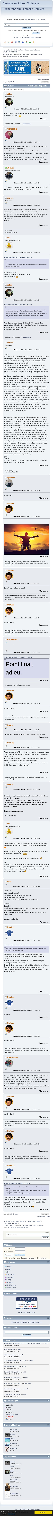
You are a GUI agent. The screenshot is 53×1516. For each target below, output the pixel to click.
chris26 (34, 54)
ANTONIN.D (12, 129)
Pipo (9, 881)
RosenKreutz (12, 639)
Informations (11, 1514)
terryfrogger (14, 1486)
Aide (7, 1272)
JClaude (10, 168)
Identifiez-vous (11, 1285)
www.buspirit (26, 123)
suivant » (47, 79)
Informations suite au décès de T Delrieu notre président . (23, 1343)
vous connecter (29, 19)
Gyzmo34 (13, 1448)
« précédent (40, 79)
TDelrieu (24, 54)
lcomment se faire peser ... (12, 1378)
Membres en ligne (12, 1414)
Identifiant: (10, 1249)
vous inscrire (41, 19)
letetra (10, 725)
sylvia (30, 54)
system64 (11, 477)
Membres (9, 1282)
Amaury (10, 743)
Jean (46, 1343)
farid (11, 1475)
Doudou (10, 927)
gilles (9, 94)
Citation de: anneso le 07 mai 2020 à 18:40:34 (18, 257)
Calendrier (10, 1277)
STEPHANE (14, 1494)
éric (8, 238)
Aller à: (47, 1232)
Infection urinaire (9, 1349)
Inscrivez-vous (11, 1288)
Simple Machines (35, 1509)
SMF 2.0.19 (18, 1509)
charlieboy (13, 1443)
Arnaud (12, 1439)
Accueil (8, 1267)
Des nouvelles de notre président (15, 1360)
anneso (39, 54)
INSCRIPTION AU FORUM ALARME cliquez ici (26, 37)
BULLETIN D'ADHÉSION (26, 1312)
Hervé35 (20, 1355)
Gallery (8, 1280)
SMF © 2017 (26, 1509)
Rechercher (10, 1274)
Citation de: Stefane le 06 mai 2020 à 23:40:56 (18, 657)
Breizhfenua (12, 1057)
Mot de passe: (9, 1251)
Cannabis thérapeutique (12, 1372)
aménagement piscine (11, 1366)
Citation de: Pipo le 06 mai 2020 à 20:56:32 (17, 945)
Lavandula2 (27, 1383)
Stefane (10, 503)
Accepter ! (43, 1512)
